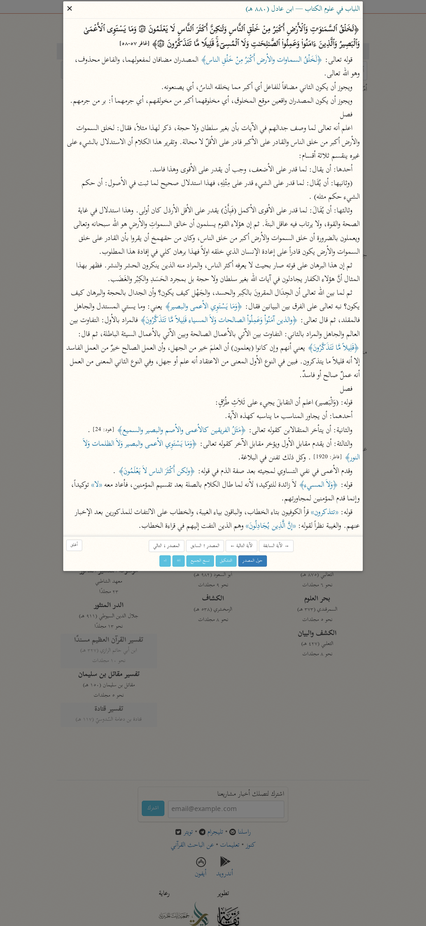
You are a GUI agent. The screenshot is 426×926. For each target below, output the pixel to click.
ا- (165, 561)
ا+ (178, 561)
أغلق (74, 545)
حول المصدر (253, 561)
